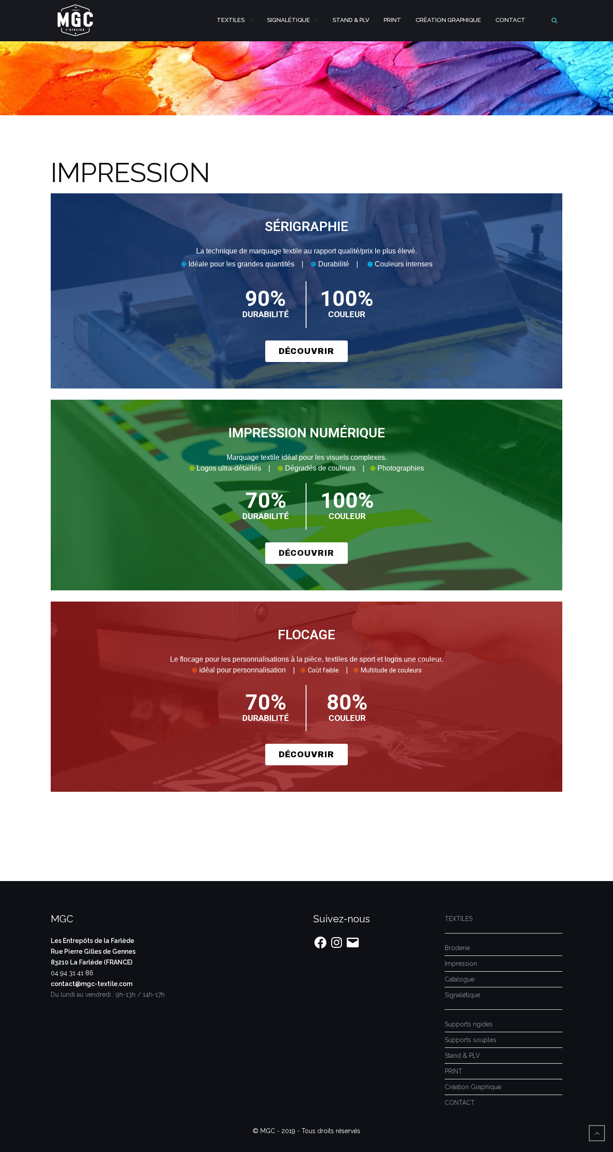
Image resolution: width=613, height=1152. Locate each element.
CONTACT (510, 20)
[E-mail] (353, 942)
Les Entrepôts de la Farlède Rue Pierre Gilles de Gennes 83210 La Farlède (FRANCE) (93, 951)
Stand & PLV (351, 20)
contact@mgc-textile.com (91, 983)
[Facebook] (320, 942)
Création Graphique (448, 20)
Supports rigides (469, 1024)
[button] (306, 351)
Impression (461, 963)
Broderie (457, 947)
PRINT (392, 20)
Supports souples (470, 1039)
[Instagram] (336, 942)
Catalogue (459, 979)
